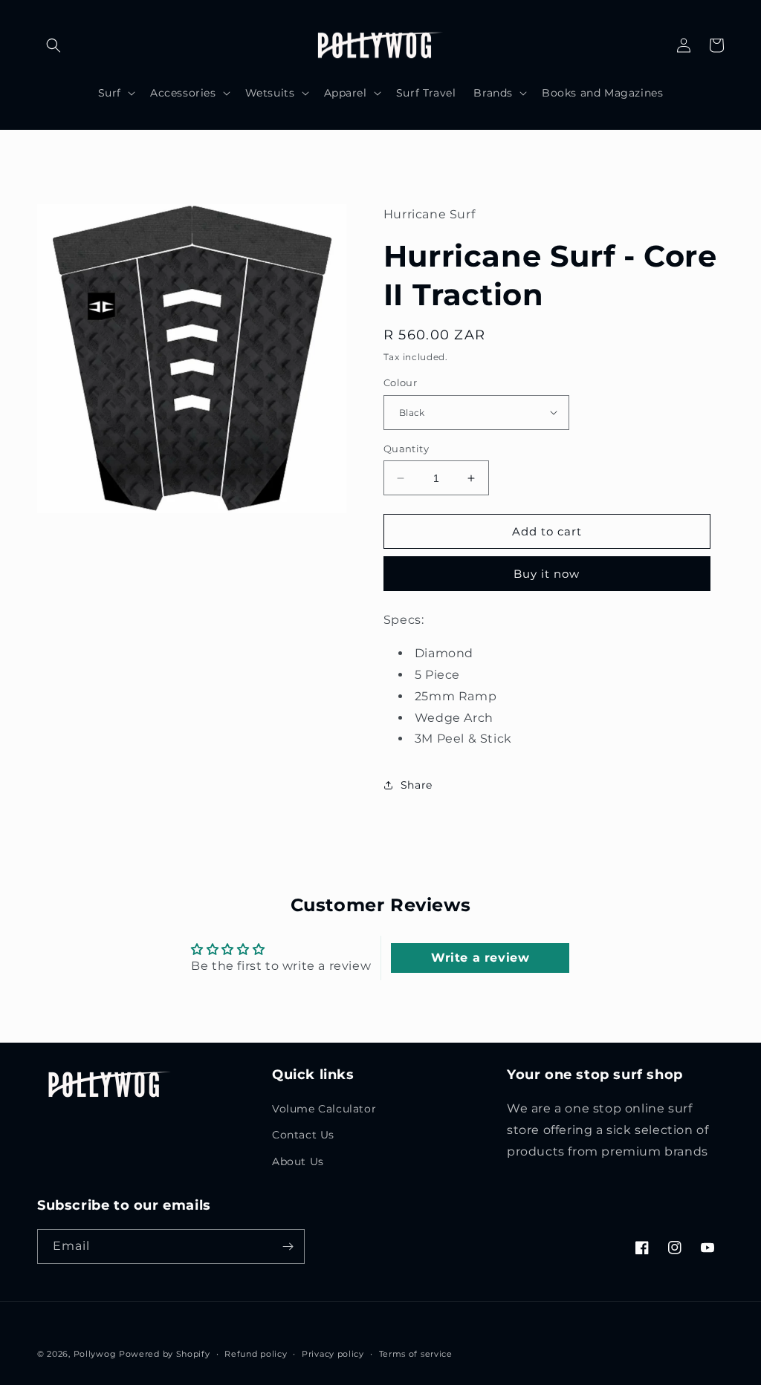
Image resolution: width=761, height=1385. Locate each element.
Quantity (406, 448)
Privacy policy (333, 1354)
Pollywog (95, 1354)
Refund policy (255, 1354)
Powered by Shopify (164, 1354)
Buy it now (547, 574)
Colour (400, 382)
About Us (298, 1161)
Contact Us (303, 1134)
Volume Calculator (324, 1108)
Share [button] (417, 785)
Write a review (480, 958)
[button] (53, 45)
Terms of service (416, 1354)
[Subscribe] (287, 1246)
